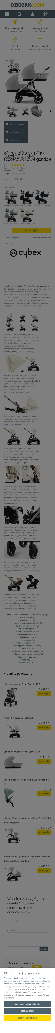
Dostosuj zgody (27, 1011)
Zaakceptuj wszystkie (27, 1018)
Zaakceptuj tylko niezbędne (27, 1004)
